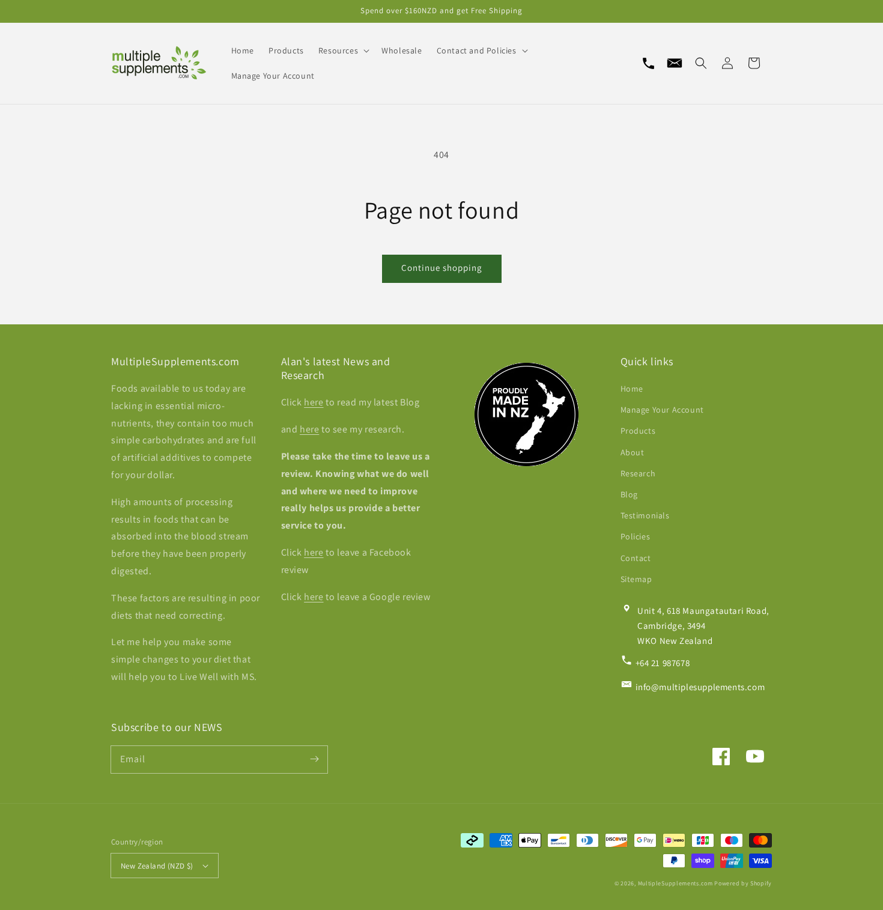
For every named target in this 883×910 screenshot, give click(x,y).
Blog (629, 494)
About (633, 452)
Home (632, 388)
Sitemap (636, 579)
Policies (636, 536)
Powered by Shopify (743, 883)
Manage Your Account (662, 409)
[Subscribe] (314, 759)
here (313, 402)
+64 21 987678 (663, 663)
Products (638, 430)
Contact (636, 558)
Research (638, 473)
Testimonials (645, 515)
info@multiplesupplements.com (700, 687)
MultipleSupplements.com (675, 883)
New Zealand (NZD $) (157, 866)
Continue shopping (441, 267)
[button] (701, 63)
